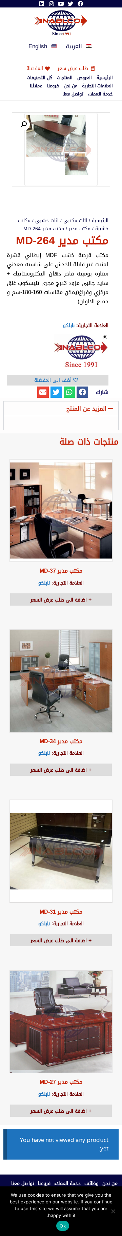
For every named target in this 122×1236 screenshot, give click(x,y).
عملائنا (36, 86)
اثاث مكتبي (75, 220)
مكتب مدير (79, 228)
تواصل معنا (72, 94)
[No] (113, 1211)
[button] (82, 392)
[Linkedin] (41, 3)
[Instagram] (51, 3)
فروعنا (53, 86)
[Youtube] (61, 3)
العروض (84, 78)
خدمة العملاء (100, 94)
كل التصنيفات (39, 78)
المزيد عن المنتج (86, 408)
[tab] (61, 408)
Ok (63, 1226)
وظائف (91, 1183)
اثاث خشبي (47, 220)
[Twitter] (70, 3)
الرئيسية (105, 78)
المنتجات (65, 78)
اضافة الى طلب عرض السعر (59, 600)
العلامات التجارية (97, 86)
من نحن (70, 86)
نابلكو (69, 325)
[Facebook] (80, 3)
